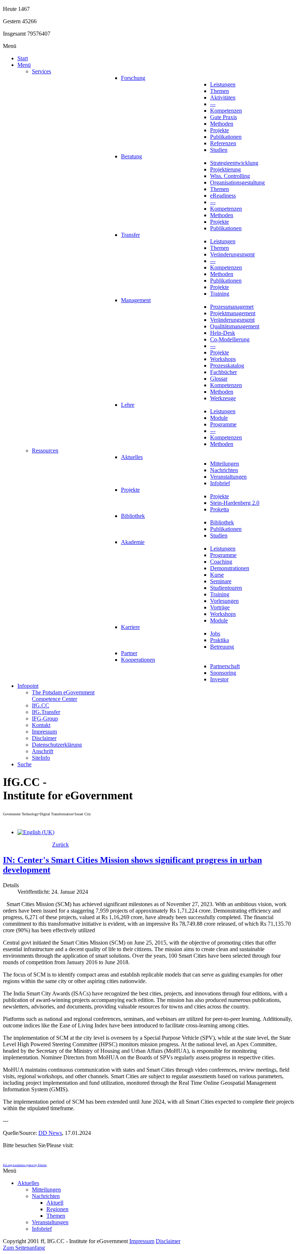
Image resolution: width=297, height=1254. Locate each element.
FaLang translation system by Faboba (25, 1165)
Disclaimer (168, 1241)
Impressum (141, 1241)
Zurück (60, 844)
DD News (50, 1133)
